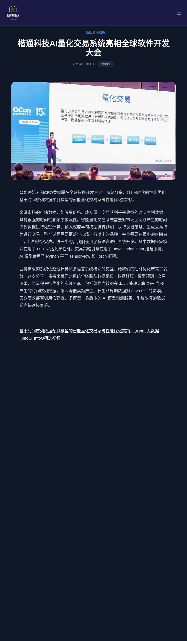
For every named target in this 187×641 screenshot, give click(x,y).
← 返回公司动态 (93, 32)
